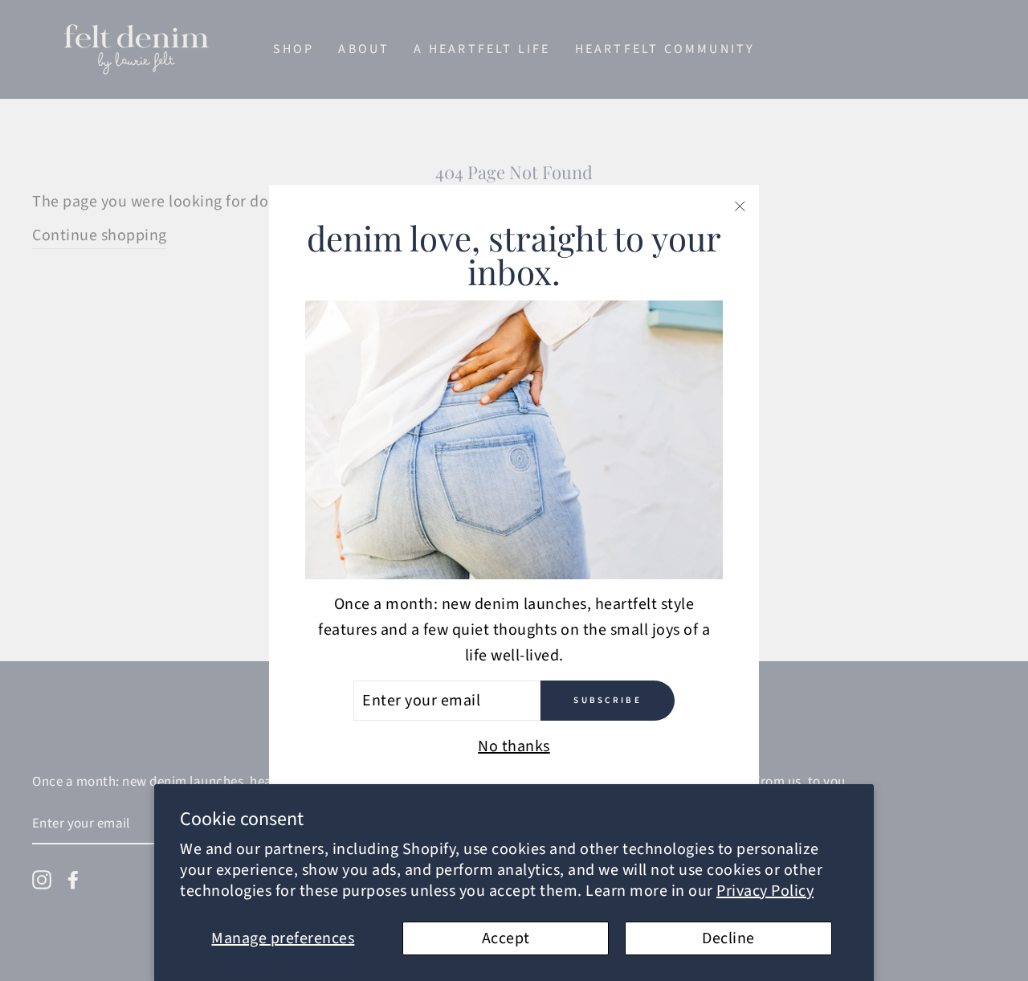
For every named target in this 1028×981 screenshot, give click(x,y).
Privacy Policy (765, 891)
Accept (506, 938)
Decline (728, 938)
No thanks (514, 746)
